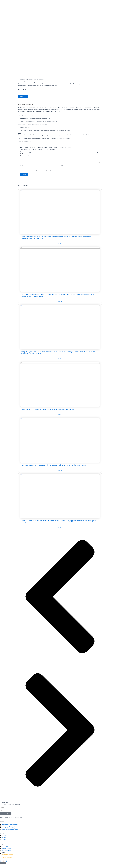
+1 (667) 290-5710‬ (7, 857)
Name (22, 165)
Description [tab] (21, 104)
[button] (60, 596)
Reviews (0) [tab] (29, 104)
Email (62, 165)
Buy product (23, 96)
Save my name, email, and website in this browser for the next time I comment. (40, 170)
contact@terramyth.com (8, 854)
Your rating (22, 152)
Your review (24, 156)
